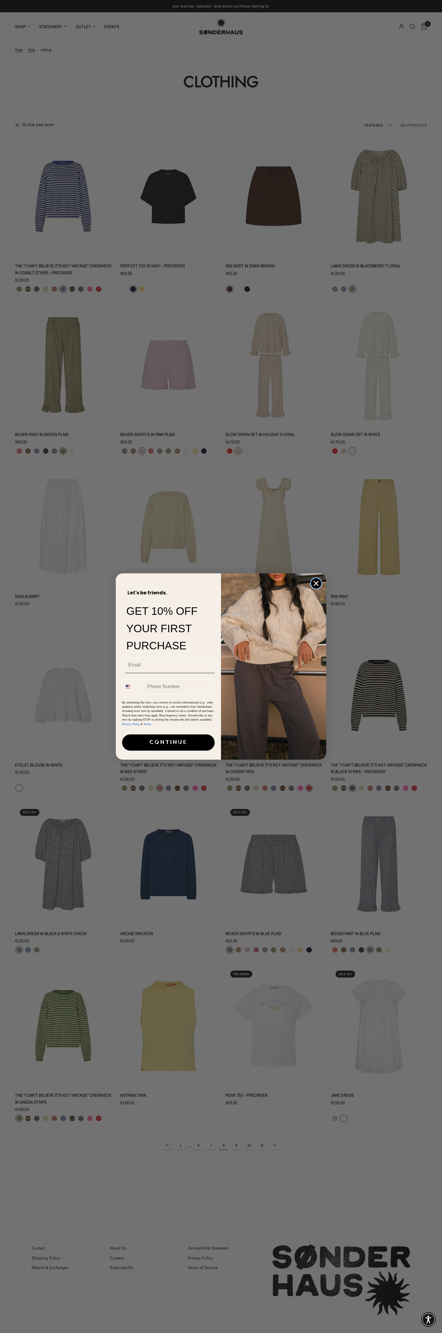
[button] (428, 1319)
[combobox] (133, 686)
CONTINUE (168, 742)
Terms (147, 724)
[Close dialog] (316, 583)
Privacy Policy (131, 724)
